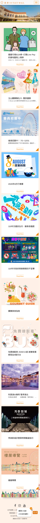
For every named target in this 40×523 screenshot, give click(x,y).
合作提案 (10, 510)
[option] (20, 13)
